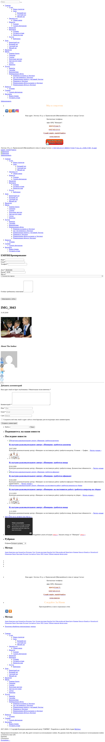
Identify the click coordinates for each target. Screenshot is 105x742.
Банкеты (12, 68)
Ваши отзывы (14, 96)
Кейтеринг (17, 39)
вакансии (56, 554)
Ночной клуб (94, 552)
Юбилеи (51, 554)
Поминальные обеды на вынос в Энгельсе (28, 83)
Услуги (11, 37)
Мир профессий (60, 552)
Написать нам (18, 35)
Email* (3, 262)
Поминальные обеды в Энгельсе (24, 85)
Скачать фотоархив (20, 26)
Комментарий (6, 404)
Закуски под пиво (15, 61)
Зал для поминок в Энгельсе (23, 77)
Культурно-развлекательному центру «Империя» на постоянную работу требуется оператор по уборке (55, 489)
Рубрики (8, 543)
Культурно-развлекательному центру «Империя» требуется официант (40, 476)
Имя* (3, 260)
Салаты (11, 57)
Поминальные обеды (16, 74)
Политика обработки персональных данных (20, 626)
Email (3, 412)
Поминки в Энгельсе (20, 81)
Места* (3, 274)
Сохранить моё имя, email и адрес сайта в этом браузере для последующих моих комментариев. (36, 419)
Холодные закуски (15, 59)
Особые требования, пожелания (12, 291)
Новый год (87, 552)
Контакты (12, 29)
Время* (3, 272)
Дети (33, 552)
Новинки (75, 552)
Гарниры (12, 55)
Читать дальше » (95, 450)
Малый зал (21, 16)
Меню (7, 51)
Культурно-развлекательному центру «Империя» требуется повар (38, 462)
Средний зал (21, 15)
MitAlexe (77, 729)
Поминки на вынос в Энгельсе (24, 75)
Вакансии (12, 27)
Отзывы (16, 31)
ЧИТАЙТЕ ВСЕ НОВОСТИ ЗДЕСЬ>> (18, 517)
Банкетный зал (14, 42)
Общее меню (17, 20)
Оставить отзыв (18, 33)
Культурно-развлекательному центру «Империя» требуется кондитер (40, 444)
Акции (7, 552)
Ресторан (25, 554)
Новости (12, 22)
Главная (7, 5)
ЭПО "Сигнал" (44, 554)
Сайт (2, 416)
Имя (3, 408)
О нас (11, 7)
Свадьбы (12, 70)
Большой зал (21, 13)
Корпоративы (14, 72)
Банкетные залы (13, 552)
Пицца (14, 554)
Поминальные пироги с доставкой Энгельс (28, 79)
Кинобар (49, 552)
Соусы (11, 63)
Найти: (7, 427)
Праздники (19, 554)
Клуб (54, 552)
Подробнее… (5, 740)
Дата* (3, 270)
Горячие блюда (14, 53)
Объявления (8, 554)
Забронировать (6, 101)
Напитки (12, 64)
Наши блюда (69, 552)
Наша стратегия (18, 9)
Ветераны (29, 552)
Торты (38, 554)
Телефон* (4, 264)
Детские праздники (41, 552)
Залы (15, 11)
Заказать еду (13, 18)
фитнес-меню (63, 554)
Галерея (16, 24)
